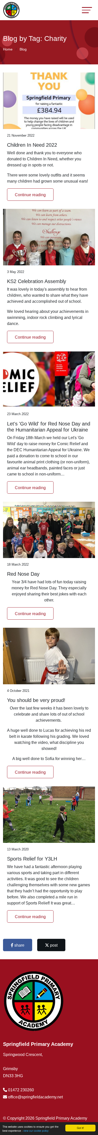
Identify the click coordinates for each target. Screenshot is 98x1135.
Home (8, 49)
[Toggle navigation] (87, 10)
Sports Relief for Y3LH (32, 859)
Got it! (80, 1128)
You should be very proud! (36, 700)
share (18, 945)
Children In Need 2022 (32, 145)
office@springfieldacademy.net (35, 1097)
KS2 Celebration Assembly (36, 281)
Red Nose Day (23, 574)
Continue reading (30, 195)
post (53, 945)
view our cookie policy (35, 1130)
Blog (23, 49)
